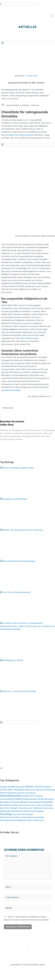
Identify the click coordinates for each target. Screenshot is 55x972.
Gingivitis (25, 796)
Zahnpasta (39, 811)
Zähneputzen (38, 820)
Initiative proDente (26, 135)
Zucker (29, 820)
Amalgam (3, 787)
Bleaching (20, 787)
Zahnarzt (14, 808)
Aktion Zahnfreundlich (29, 338)
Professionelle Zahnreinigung (30, 805)
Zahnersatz (5, 811)
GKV (32, 796)
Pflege (15, 805)
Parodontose (6, 805)
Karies (18, 799)
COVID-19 (11, 789)
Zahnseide (17, 814)
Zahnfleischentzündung (22, 811)
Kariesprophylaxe (30, 799)
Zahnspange (27, 814)
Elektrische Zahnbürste (35, 790)
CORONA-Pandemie (42, 787)
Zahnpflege (6, 814)
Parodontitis (47, 802)
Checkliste (9, 135)
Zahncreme (48, 808)
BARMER (11, 787)
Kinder (41, 799)
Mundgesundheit (8, 802)
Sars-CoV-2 (5, 808)
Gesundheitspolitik (10, 795)
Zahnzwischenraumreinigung (12, 820)
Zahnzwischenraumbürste (11, 817)
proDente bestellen (12, 390)
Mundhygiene (22, 802)
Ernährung (50, 790)
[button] (26, 13)
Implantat (39, 796)
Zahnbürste (38, 808)
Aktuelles (27, 27)
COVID (3, 790)
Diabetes (20, 790)
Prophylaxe (48, 805)
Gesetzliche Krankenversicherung (21, 793)
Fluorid (3, 792)
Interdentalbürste (7, 799)
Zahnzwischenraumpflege (33, 817)
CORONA (29, 786)
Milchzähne (49, 799)
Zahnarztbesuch (25, 808)
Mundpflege (35, 802)
